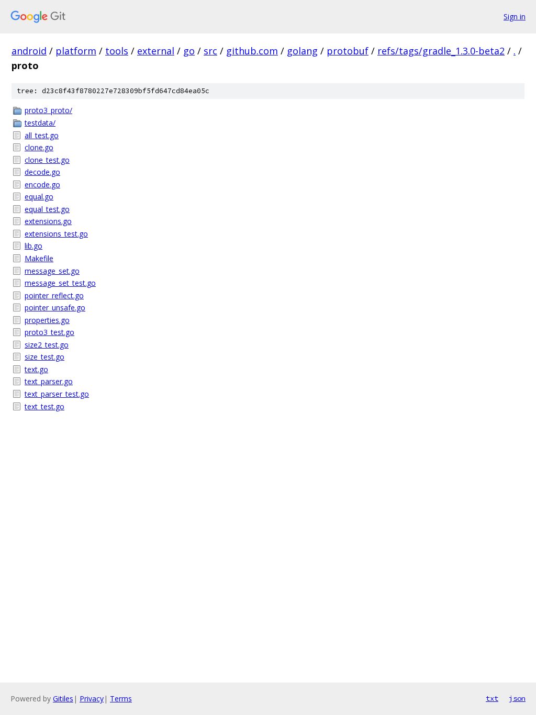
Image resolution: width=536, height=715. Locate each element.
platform (75, 50)
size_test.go (44, 357)
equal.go (39, 197)
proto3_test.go (49, 332)
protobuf (347, 50)
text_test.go (44, 406)
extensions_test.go (56, 234)
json (517, 698)
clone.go (39, 147)
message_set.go (52, 271)
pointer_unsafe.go (55, 307)
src (210, 50)
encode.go (42, 184)
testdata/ (40, 123)
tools (116, 50)
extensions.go (48, 221)
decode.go (42, 172)
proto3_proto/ (48, 110)
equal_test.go (47, 209)
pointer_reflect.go (54, 295)
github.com (252, 50)
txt (492, 698)
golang (302, 50)
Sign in (515, 16)
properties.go (47, 320)
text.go (36, 369)
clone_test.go (47, 160)
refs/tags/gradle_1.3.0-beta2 (441, 50)
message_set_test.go (60, 283)
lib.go (33, 246)
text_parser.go (49, 381)
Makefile (39, 258)
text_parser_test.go (57, 394)
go (189, 50)
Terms (121, 698)
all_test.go (42, 135)
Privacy (92, 698)
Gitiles (63, 698)
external (155, 50)
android (29, 50)
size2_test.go (47, 345)
